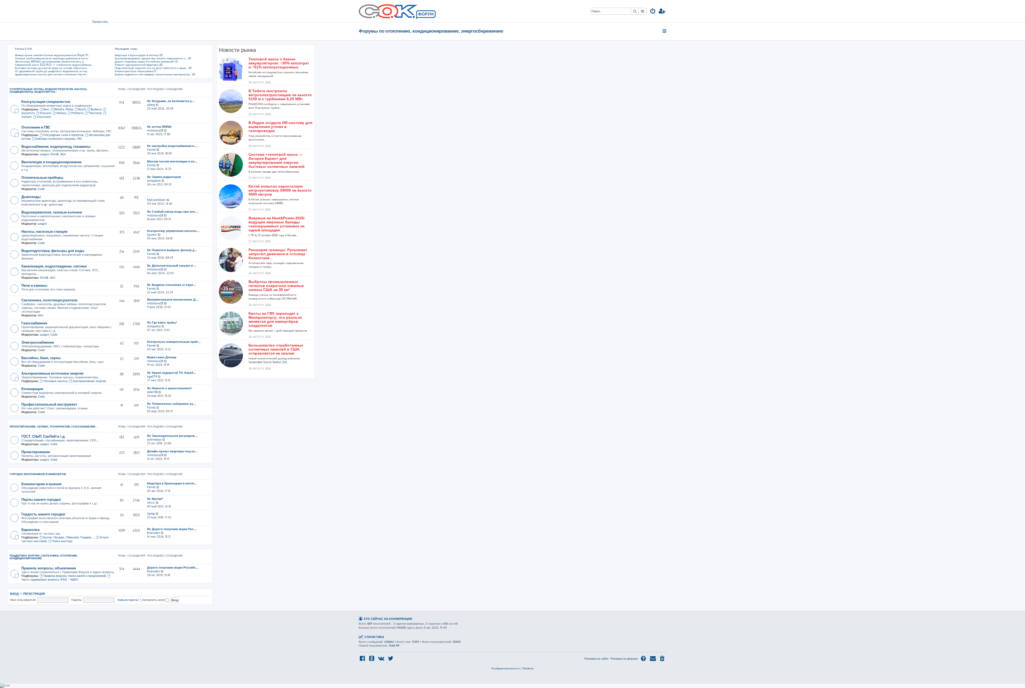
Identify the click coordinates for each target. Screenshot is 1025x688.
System (152, 234)
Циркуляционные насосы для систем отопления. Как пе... (51, 74)
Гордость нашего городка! (43, 514)
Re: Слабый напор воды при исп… (172, 211)
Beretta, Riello (63, 109)
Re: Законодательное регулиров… (172, 436)
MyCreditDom (156, 200)
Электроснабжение (37, 342)
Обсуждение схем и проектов (63, 135)
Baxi (46, 109)
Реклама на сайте (596, 658)
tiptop (151, 513)
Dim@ (54, 154)
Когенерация (32, 388)
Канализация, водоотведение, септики (54, 266)
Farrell (151, 149)
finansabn (153, 533)
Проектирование (35, 451)
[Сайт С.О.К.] (397, 11)
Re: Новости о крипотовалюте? (169, 388)
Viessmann (44, 117)
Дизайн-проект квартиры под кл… (172, 451)
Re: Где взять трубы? (162, 322)
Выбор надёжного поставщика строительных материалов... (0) (155, 74)
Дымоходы (31, 196)
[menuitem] (653, 11)
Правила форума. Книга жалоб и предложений (74, 576)
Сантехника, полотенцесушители (49, 300)
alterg (151, 105)
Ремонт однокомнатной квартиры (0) (139, 64)
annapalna (154, 180)
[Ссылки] (665, 31)
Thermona (95, 113)
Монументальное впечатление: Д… (172, 299)
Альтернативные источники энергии (52, 373)
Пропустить (100, 22)
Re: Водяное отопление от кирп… (171, 285)
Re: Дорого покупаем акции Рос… (171, 529)
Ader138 (152, 392)
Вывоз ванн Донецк (161, 357)
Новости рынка (237, 50)
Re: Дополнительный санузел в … (172, 265)
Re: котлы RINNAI (159, 127)
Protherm (77, 113)
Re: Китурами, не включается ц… (171, 101)
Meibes (61, 113)
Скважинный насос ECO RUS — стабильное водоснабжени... (54, 64)
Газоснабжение (34, 323)
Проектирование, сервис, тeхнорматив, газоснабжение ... (54, 426)
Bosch (82, 109)
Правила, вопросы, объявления (48, 568)
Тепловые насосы (55, 381)
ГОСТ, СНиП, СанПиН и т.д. (43, 436)
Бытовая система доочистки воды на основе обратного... (51, 67)
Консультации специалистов (45, 101)
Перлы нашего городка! (41, 499)
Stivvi (151, 502)
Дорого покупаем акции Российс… (173, 567)
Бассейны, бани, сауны (41, 357)
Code (41, 189)
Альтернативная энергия (89, 381)
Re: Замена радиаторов (164, 177)
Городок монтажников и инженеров (38, 474)
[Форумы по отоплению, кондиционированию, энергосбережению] (425, 15)
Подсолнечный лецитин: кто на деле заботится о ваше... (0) (153, 67)
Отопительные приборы (42, 177)
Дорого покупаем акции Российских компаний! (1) (146, 61)
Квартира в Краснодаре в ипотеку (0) (139, 55)
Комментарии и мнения (41, 483)
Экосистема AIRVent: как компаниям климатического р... (50, 61)
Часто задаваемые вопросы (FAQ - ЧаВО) (49, 579)
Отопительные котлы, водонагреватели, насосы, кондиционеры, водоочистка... (48, 90)
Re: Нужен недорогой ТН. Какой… (171, 373)
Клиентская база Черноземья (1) (135, 71)
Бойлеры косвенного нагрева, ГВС (59, 139)
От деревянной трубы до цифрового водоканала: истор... (52, 71)
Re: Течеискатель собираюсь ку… (171, 404)
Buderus (96, 109)
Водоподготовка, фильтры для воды (52, 250)
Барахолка (30, 529)
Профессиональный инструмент (49, 404)
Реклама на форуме (624, 658)
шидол (44, 154)
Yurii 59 (394, 645)
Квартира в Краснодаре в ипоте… (172, 483)
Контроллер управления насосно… (173, 231)
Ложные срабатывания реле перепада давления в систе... (52, 58)
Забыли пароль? (128, 600)
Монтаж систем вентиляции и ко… (172, 161)
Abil (63, 154)
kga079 (152, 376)
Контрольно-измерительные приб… (174, 342)
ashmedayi (154, 439)
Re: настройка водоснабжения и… (172, 146)
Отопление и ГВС (35, 127)
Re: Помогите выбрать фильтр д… (172, 250)
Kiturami (45, 113)
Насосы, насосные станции (44, 231)
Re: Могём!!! (155, 499)
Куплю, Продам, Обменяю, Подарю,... (68, 537)
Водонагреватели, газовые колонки (51, 212)
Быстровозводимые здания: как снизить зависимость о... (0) (153, 58)
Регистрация (34, 593)
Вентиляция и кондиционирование (51, 162)
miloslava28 (155, 130)
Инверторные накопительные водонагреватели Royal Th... (52, 55)
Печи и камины (34, 285)
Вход (14, 593)
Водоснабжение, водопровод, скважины (55, 146)
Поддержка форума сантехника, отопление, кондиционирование (44, 557)
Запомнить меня (153, 600)
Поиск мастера (62, 541)
